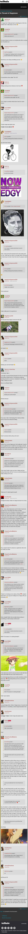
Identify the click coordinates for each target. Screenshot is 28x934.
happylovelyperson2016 (9, 34)
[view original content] (15, 206)
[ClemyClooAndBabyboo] (2, 505)
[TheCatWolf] (2, 454)
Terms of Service (23, 930)
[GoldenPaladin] (2, 441)
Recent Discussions (6, 917)
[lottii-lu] (2, 82)
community (23, 923)
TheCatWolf (8, 453)
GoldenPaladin (8, 440)
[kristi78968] (2, 108)
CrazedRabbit (8, 131)
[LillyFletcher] (2, 712)
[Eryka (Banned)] (2, 624)
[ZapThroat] (2, 19)
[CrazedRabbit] (2, 132)
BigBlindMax (6, 606)
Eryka (6, 623)
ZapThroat (7, 19)
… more (20, 413)
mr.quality (7, 29)
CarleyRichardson (9, 700)
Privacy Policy (4, 931)
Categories (24, 7)
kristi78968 (8, 107)
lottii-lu (7, 82)
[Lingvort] (2, 388)
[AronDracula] (2, 497)
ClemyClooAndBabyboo (11, 505)
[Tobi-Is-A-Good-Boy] (2, 369)
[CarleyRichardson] (2, 701)
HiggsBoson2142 (9, 316)
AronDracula (8, 496)
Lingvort (6, 358)
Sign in (1, 911)
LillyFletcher (8, 711)
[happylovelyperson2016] (2, 47)
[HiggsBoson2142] (2, 316)
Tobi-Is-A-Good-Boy (10, 369)
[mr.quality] (2, 29)
